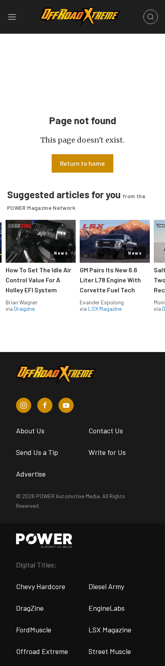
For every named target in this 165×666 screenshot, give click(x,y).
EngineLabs (107, 608)
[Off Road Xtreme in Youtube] (66, 405)
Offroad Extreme (42, 651)
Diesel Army (106, 586)
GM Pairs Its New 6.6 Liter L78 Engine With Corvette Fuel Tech (110, 280)
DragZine (30, 608)
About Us (30, 430)
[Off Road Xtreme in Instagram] (23, 405)
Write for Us (107, 452)
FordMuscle (33, 629)
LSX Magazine (105, 308)
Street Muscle (110, 651)
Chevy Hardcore (40, 586)
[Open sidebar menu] (12, 17)
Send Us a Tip (37, 452)
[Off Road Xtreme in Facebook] (44, 405)
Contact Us (106, 430)
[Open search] (150, 17)
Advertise (31, 473)
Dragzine (24, 308)
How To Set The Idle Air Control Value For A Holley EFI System (38, 280)
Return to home (82, 163)
